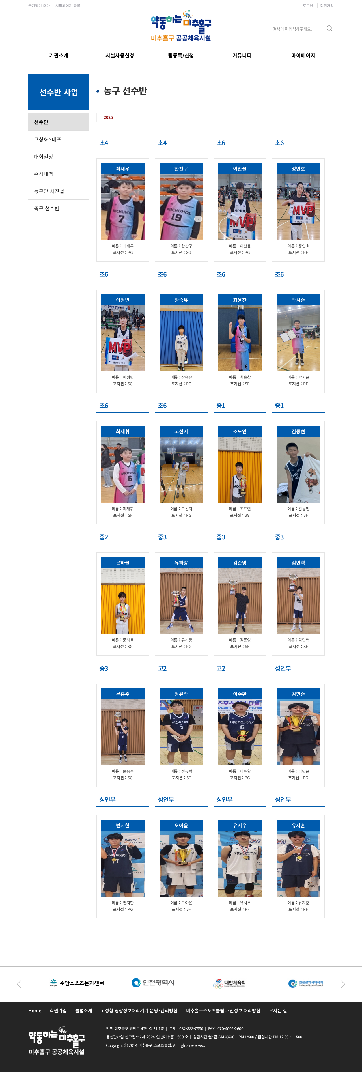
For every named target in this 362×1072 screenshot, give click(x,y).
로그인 (308, 5)
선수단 (41, 122)
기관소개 (58, 55)
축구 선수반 (46, 208)
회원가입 (327, 5)
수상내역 (43, 173)
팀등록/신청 (181, 55)
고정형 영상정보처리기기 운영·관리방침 (139, 1010)
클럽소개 (83, 1010)
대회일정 (43, 156)
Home (34, 1010)
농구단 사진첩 (49, 191)
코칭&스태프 (47, 139)
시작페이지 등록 (67, 5)
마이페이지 (303, 55)
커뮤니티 (242, 55)
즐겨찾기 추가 (39, 5)
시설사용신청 (119, 55)
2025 (108, 117)
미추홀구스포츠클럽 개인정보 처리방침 (223, 1010)
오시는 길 (278, 1010)
